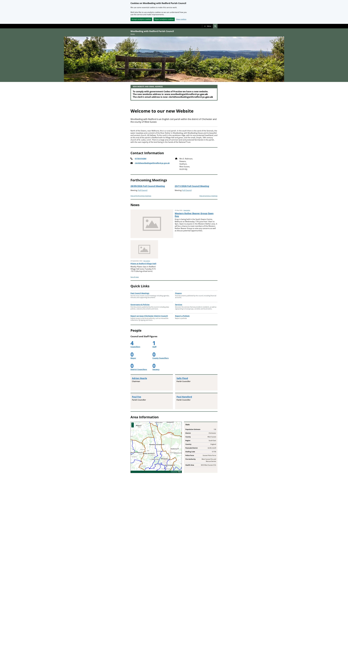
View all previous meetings (208, 196)
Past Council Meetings (139, 293)
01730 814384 (140, 159)
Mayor (133, 358)
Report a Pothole (182, 316)
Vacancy (155, 369)
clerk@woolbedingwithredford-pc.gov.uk (152, 163)
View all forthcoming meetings (140, 196)
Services (178, 304)
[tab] (207, 26)
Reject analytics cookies (164, 19)
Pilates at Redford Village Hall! (143, 263)
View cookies (181, 19)
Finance (178, 293)
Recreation (146, 261)
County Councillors (160, 358)
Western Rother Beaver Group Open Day (194, 214)
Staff (154, 347)
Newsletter (187, 210)
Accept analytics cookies (141, 19)
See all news (134, 277)
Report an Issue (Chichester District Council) (149, 316)
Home (132, 34)
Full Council (142, 190)
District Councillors (138, 369)
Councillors (135, 347)
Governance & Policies (139, 304)
